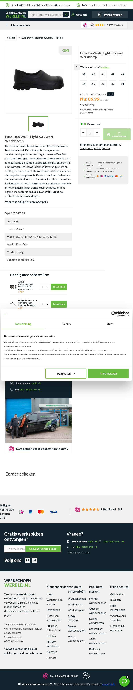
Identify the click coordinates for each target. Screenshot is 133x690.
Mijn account (119, 587)
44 (83, 83)
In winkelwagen (119, 134)
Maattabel (105, 67)
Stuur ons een (26, 383)
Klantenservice (56, 587)
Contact (51, 657)
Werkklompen (76, 610)
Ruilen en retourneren (54, 628)
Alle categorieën (20, 25)
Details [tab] (66, 323)
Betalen (51, 635)
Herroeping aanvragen (117, 628)
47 (112, 83)
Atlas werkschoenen (97, 641)
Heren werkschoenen (76, 638)
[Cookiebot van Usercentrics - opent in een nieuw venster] (114, 314)
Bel (25, 389)
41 (103, 74)
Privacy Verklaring (53, 643)
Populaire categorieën (76, 589)
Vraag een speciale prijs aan (95, 148)
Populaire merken (96, 589)
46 (103, 83)
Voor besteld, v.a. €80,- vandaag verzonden (40, 4)
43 (122, 74)
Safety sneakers (73, 618)
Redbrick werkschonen (97, 651)
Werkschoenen (77, 598)
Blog (49, 593)
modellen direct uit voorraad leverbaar (104, 4)
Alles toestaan (108, 373)
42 (112, 74)
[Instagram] (34, 560)
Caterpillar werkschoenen (97, 630)
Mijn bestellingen (117, 607)
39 (83, 74)
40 (93, 74)
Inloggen (115, 599)
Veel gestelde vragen (55, 601)
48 (122, 83)
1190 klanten (24, 448)
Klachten (52, 651)
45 (93, 83)
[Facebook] (27, 560)
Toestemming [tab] (23, 323)
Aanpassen (64, 373)
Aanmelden (117, 593)
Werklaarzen (75, 604)
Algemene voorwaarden (54, 617)
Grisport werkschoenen (97, 610)
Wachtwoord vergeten (118, 617)
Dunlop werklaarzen (96, 620)
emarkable (108, 683)
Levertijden (53, 609)
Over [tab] (110, 323)
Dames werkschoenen (76, 628)
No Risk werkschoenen (97, 600)
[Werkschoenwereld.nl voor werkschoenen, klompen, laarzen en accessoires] (16, 14)
